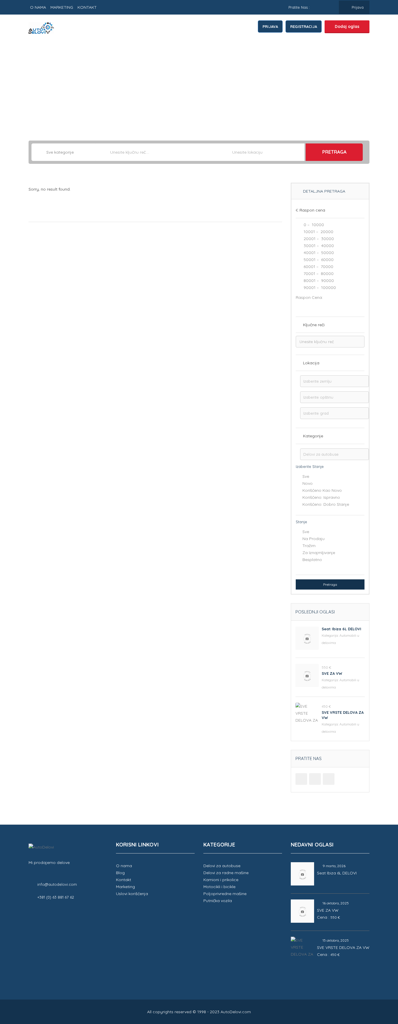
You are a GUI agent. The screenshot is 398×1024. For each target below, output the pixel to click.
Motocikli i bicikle (219, 886)
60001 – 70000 (317, 266)
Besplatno (312, 559)
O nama (124, 865)
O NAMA (38, 7)
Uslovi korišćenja (132, 893)
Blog (120, 872)
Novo (307, 483)
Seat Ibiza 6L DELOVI (341, 629)
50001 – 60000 (318, 259)
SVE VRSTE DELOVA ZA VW (343, 947)
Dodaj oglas (347, 26)
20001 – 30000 (318, 238)
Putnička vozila (217, 900)
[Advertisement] (199, 85)
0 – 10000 (313, 224)
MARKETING (61, 7)
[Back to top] (379, 987)
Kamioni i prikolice (220, 879)
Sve (305, 476)
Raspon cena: (309, 297)
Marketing (125, 886)
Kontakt (123, 879)
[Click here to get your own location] (299, 152)
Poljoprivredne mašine (224, 893)
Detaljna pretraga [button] (323, 191)
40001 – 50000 (318, 252)
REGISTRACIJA (303, 26)
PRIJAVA (270, 26)
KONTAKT (87, 7)
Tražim (309, 545)
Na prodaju (313, 538)
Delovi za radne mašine (226, 872)
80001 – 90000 (318, 280)
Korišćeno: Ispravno (321, 497)
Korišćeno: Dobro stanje (325, 504)
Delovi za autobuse (221, 865)
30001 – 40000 (318, 245)
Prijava (357, 7)
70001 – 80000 (318, 273)
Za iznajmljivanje (318, 552)
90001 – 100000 (319, 287)
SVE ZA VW (332, 673)
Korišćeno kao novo (322, 490)
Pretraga (334, 152)
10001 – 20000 (317, 231)
